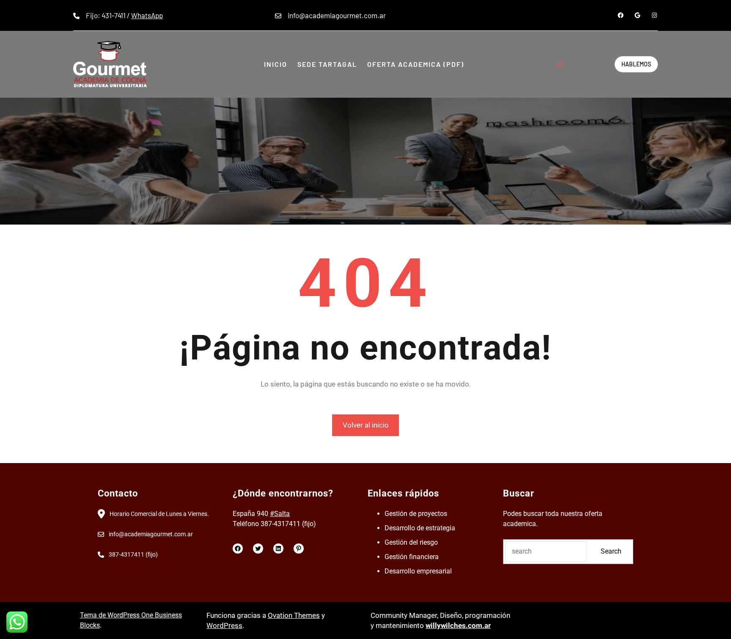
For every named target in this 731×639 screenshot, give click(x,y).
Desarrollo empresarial (418, 571)
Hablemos (636, 64)
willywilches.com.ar (458, 625)
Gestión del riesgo (411, 542)
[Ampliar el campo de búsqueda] (560, 64)
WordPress (224, 625)
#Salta (280, 514)
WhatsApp (147, 15)
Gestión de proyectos (416, 514)
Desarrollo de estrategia (420, 528)
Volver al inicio (366, 425)
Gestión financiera (412, 557)
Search (611, 551)
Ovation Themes (294, 615)
